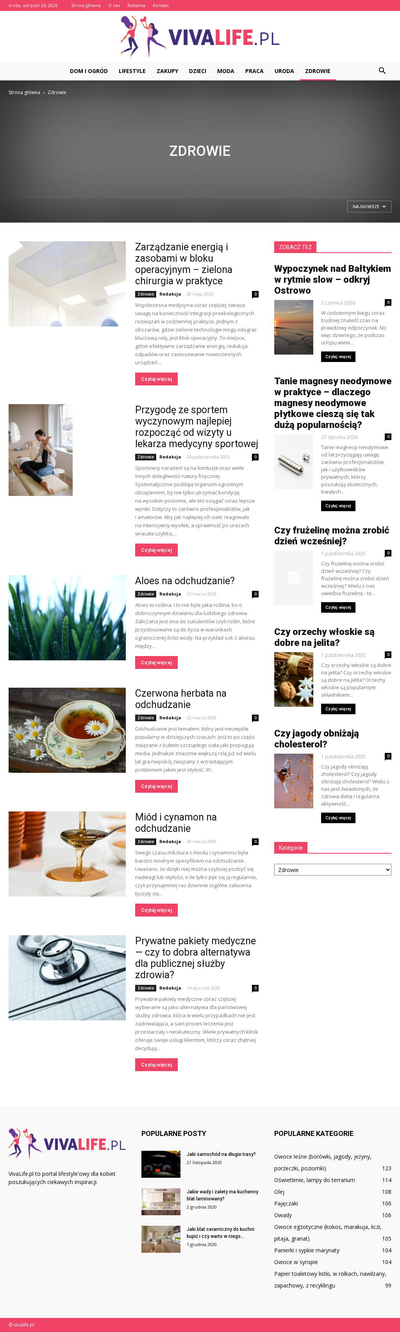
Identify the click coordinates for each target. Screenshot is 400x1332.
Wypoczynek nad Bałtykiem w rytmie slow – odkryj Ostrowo (332, 279)
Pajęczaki (286, 1203)
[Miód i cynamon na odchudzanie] (67, 854)
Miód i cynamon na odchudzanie (176, 822)
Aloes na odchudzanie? (185, 581)
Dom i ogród (89, 71)
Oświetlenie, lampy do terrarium (314, 1180)
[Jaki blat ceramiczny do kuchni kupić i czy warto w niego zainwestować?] (160, 1239)
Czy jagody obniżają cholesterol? (316, 739)
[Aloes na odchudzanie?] (67, 617)
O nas (114, 5)
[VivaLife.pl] (200, 37)
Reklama (136, 5)
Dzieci (197, 71)
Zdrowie (317, 71)
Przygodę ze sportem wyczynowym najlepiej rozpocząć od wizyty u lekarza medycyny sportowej (196, 426)
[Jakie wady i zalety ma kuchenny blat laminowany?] (160, 1201)
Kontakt (161, 5)
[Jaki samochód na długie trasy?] (160, 1164)
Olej (279, 1191)
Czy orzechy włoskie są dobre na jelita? (324, 637)
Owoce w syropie (296, 1262)
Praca (254, 71)
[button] (382, 71)
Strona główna (86, 5)
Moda (225, 71)
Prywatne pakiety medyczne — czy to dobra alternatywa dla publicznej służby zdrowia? (195, 958)
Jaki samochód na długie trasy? (221, 1154)
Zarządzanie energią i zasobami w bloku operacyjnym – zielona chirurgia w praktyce (183, 264)
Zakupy (167, 71)
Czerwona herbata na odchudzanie (181, 699)
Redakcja (170, 294)
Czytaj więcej (156, 379)
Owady (283, 1215)
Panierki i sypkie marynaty (306, 1250)
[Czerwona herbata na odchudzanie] (67, 730)
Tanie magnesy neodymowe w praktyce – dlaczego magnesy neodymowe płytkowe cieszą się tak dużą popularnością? (332, 403)
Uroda (284, 71)
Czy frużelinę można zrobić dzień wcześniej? (331, 536)
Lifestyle (132, 71)
